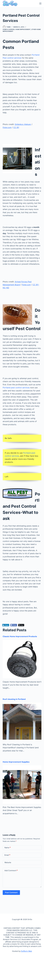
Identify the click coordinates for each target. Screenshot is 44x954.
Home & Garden (9, 29)
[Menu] (40, 3)
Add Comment (11, 870)
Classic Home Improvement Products (20, 636)
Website (7, 862)
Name (7, 847)
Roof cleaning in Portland (14, 699)
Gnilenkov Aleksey (23, 124)
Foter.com (7, 127)
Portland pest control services (16, 387)
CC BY (16, 127)
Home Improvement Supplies (16, 762)
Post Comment (11, 892)
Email (7, 855)
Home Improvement (23, 29)
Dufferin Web (26, 951)
